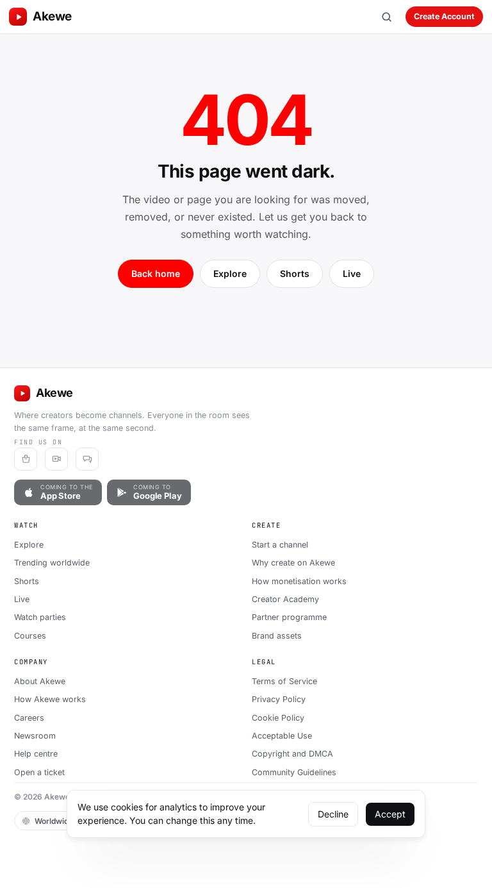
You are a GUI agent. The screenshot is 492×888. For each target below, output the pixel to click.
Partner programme (289, 617)
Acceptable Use (282, 736)
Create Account (444, 16)
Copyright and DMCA (292, 753)
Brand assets (277, 636)
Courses (30, 636)
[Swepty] (25, 459)
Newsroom (35, 736)
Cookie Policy (278, 718)
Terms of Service (284, 681)
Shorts (294, 273)
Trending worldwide (52, 562)
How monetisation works (299, 581)
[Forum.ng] (87, 459)
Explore (230, 273)
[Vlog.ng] (56, 459)
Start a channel (280, 544)
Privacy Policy (279, 699)
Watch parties (40, 617)
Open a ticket (39, 772)
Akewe (52, 16)
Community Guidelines (294, 772)
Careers (29, 718)
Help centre (36, 753)
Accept (390, 813)
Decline (333, 813)
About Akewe (39, 681)
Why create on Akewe (293, 562)
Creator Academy (285, 599)
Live (352, 273)
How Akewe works (50, 699)
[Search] (386, 16)
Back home (155, 273)
